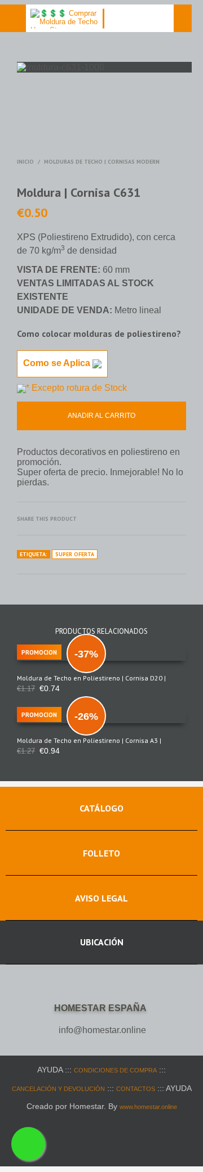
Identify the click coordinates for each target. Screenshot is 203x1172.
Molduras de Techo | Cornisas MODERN (102, 161)
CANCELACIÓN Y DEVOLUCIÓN (58, 1088)
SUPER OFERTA (74, 554)
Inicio (25, 161)
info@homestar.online (102, 1030)
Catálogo (101, 808)
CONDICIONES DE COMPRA (115, 1070)
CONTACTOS (135, 1088)
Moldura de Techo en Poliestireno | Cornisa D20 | (91, 678)
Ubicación (101, 942)
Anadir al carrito (101, 416)
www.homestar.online (148, 1106)
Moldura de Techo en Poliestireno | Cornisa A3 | (89, 740)
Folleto (101, 853)
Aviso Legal (101, 898)
